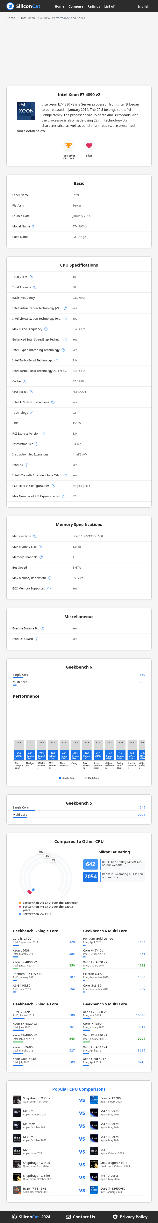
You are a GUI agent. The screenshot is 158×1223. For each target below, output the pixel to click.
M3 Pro (28, 1137)
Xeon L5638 (21, 950)
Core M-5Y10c (93, 950)
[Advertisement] (79, 51)
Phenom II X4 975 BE (28, 974)
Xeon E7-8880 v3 (95, 1012)
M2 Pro (28, 1111)
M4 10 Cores (109, 1111)
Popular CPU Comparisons (79, 1089)
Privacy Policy (134, 1216)
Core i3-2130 (92, 985)
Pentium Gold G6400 (98, 938)
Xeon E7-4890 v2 (25, 962)
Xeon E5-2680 (23, 1047)
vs (82, 1099)
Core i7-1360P (93, 1023)
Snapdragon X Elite (113, 1163)
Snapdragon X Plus (36, 1098)
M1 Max (29, 1124)
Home (59, 6)
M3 (102, 1150)
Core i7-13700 (110, 1098)
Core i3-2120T (23, 938)
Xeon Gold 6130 (24, 1059)
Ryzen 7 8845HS (34, 1188)
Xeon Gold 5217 (94, 1059)
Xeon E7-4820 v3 (25, 1023)
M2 (25, 1150)
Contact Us (84, 1216)
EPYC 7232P (21, 1012)
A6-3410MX (21, 985)
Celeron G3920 (94, 974)
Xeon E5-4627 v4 (95, 1047)
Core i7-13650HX (112, 1188)
